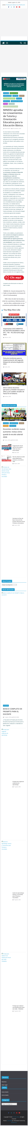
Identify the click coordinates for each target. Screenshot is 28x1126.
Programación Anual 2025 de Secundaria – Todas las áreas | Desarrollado (18, 448)
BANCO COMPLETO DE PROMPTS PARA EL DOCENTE (12, 711)
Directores (15, 95)
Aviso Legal (4, 1085)
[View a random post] (24, 43)
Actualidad (6, 93)
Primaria (5, 103)
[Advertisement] (14, 22)
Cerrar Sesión (5, 1095)
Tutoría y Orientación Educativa (10, 106)
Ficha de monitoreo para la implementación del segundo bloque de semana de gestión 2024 (13, 361)
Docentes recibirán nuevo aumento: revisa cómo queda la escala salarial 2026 (14, 433)
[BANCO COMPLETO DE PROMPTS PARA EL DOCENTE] (14, 647)
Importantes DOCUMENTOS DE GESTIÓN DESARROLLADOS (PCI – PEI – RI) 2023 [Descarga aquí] (14, 331)
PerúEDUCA (19, 98)
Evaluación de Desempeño (9, 98)
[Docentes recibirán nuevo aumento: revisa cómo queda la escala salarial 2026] (14, 414)
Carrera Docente (7, 95)
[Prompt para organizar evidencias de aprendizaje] (6, 784)
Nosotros (4, 1081)
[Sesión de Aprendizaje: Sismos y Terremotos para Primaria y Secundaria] (6, 896)
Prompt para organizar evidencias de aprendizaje (18, 783)
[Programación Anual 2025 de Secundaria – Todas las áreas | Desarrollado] (6, 449)
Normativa (6, 425)
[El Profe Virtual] (3, 43)
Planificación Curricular (16, 101)
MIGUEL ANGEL (15, 440)
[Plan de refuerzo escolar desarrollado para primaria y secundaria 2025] (6, 460)
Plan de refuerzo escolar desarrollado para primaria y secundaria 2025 (19, 459)
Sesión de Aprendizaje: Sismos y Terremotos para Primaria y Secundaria (15, 5)
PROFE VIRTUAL (7, 128)
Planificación (6, 101)
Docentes (22, 95)
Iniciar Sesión (5, 1092)
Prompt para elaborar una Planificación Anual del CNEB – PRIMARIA (18, 1007)
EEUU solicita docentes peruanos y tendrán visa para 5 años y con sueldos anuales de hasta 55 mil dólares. (13, 390)
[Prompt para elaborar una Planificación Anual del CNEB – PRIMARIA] (6, 1008)
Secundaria (11, 103)
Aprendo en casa (13, 93)
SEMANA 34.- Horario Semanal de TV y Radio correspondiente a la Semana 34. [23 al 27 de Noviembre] (14, 293)
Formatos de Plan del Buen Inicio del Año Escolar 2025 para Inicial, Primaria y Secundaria (19, 521)
